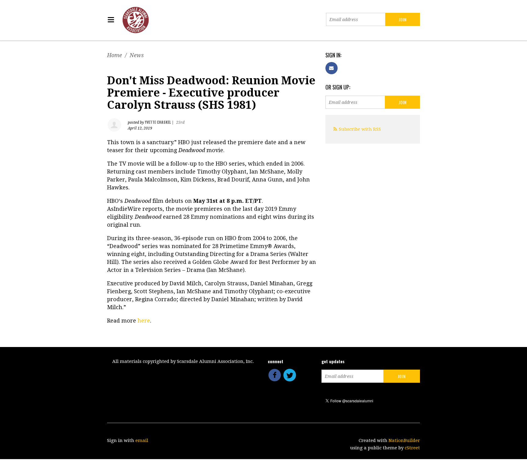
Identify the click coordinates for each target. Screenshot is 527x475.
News (137, 55)
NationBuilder (404, 440)
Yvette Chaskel (158, 122)
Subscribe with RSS (360, 129)
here (144, 320)
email (141, 440)
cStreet (412, 448)
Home (114, 55)
